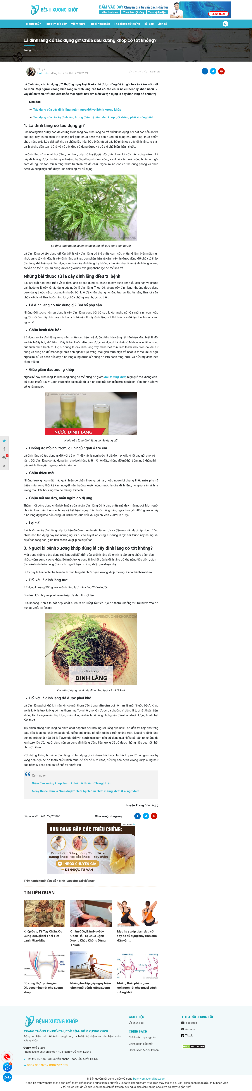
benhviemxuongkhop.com (149, 1078)
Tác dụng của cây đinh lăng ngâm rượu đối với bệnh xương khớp (77, 109)
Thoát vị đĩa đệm (56, 23)
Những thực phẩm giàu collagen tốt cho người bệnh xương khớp (137, 987)
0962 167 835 (58, 1065)
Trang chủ (32, 23)
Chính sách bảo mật (141, 1043)
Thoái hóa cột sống (127, 23)
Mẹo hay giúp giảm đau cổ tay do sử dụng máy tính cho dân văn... (137, 936)
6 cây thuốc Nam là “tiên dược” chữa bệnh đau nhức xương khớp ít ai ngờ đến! (85, 791)
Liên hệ (162, 23)
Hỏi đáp (149, 23)
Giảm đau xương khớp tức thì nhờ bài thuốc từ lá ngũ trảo (71, 783)
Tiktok (188, 1035)
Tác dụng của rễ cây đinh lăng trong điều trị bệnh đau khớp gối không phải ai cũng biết (93, 117)
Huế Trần (43, 73)
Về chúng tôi (136, 1022)
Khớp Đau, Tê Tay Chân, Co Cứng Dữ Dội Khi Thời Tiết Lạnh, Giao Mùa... (43, 936)
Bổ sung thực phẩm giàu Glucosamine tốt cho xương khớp (43, 987)
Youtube (189, 1029)
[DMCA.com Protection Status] (193, 1046)
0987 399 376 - (37, 1065)
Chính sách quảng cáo (142, 1037)
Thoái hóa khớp (99, 23)
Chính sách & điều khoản (144, 1050)
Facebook (190, 1022)
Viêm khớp (78, 23)
